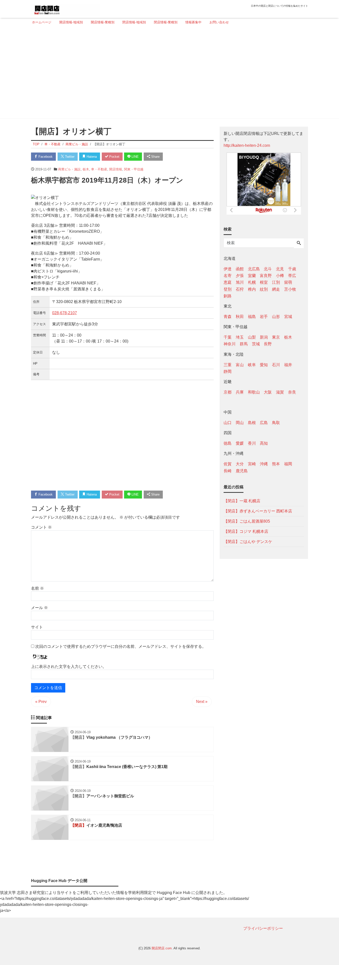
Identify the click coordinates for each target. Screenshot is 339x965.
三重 (228, 364)
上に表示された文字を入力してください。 (68, 666)
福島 (252, 316)
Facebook (45, 156)
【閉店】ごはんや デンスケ (248, 541)
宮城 (288, 316)
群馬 (244, 344)
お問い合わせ (219, 22)
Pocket (113, 156)
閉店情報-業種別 (165, 22)
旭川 (240, 282)
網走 (276, 289)
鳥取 (276, 423)
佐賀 (228, 464)
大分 (240, 464)
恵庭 (228, 282)
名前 (37, 588)
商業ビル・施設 (69, 169)
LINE (135, 156)
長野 (268, 344)
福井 (288, 364)
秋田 (240, 316)
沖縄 (264, 464)
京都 (228, 392)
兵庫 (240, 392)
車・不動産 (99, 169)
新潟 (264, 337)
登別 (228, 289)
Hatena (91, 156)
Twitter (69, 156)
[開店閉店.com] (65, 8)
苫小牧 (290, 289)
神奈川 (230, 344)
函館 (240, 269)
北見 (280, 269)
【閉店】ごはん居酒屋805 (247, 521)
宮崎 (252, 464)
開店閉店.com (162, 948)
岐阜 (252, 364)
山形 (276, 316)
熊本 (276, 464)
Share (155, 156)
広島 (264, 423)
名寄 (228, 275)
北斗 (268, 269)
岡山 (240, 423)
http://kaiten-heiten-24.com (247, 145)
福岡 (288, 464)
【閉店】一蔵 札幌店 (242, 501)
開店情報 (115, 169)
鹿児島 (242, 470)
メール (39, 608)
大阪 (268, 392)
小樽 (280, 275)
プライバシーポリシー (263, 928)
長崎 (228, 470)
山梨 (252, 337)
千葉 (228, 337)
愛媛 (240, 443)
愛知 (264, 364)
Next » (201, 701)
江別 (276, 282)
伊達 (228, 269)
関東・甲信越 (133, 169)
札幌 (252, 282)
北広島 (254, 269)
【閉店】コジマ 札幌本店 (246, 531)
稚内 (252, 289)
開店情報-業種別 (102, 22)
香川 (252, 443)
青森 (228, 316)
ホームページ (41, 22)
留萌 (288, 282)
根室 (264, 282)
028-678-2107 (64, 313)
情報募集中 (193, 22)
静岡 (228, 371)
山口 (228, 423)
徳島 (228, 443)
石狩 (240, 289)
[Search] (299, 243)
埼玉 (240, 337)
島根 (252, 423)
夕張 (240, 275)
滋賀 (280, 392)
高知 (264, 443)
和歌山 (254, 392)
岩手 (264, 316)
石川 (276, 364)
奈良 (292, 392)
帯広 (292, 275)
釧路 (228, 296)
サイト (37, 627)
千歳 (292, 269)
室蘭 (252, 275)
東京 (276, 337)
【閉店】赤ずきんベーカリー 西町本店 (258, 511)
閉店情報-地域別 (134, 22)
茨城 (256, 344)
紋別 (264, 289)
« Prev (41, 701)
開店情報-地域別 (71, 22)
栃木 (86, 169)
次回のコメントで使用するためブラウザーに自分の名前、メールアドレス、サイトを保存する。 (120, 646)
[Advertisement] (168, 74)
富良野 (266, 275)
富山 (240, 364)
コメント (41, 527)
